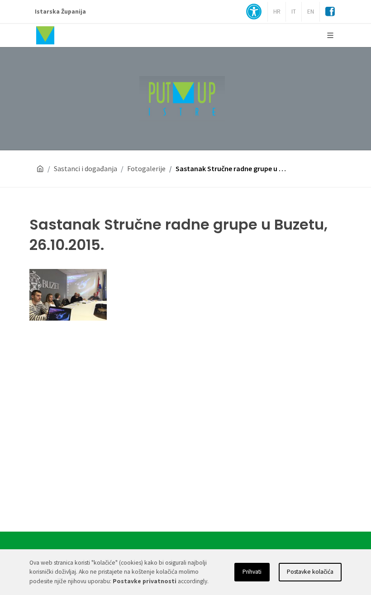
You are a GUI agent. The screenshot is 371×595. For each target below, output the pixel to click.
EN (310, 11)
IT (293, 11)
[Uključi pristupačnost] (254, 12)
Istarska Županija (60, 11)
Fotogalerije (146, 168)
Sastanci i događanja (85, 168)
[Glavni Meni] (330, 35)
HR (276, 11)
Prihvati (252, 572)
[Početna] (40, 168)
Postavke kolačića (310, 572)
